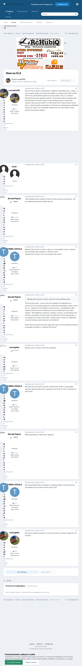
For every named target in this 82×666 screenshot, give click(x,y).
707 (15, 267)
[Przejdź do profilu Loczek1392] (8, 80)
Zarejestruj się (62, 4)
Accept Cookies (14, 662)
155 (15, 109)
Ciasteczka (49, 644)
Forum (13, 22)
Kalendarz (34, 11)
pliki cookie (32, 657)
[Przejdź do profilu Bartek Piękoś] (15, 206)
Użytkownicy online (26, 22)
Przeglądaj (9, 11)
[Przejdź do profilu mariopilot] (15, 355)
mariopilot (14, 347)
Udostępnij (53, 80)
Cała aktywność (22, 11)
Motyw (39, 644)
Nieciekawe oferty (30, 82)
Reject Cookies (31, 662)
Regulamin (49, 22)
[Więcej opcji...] (76, 88)
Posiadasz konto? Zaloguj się (42, 4)
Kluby (6, 22)
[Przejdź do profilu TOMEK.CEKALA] (15, 256)
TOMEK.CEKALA (14, 249)
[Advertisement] (43, 148)
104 (15, 366)
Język (31, 644)
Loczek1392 (20, 79)
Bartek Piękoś (14, 198)
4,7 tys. (15, 217)
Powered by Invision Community (41, 649)
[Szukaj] (76, 14)
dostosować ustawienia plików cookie (17, 659)
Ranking (39, 22)
